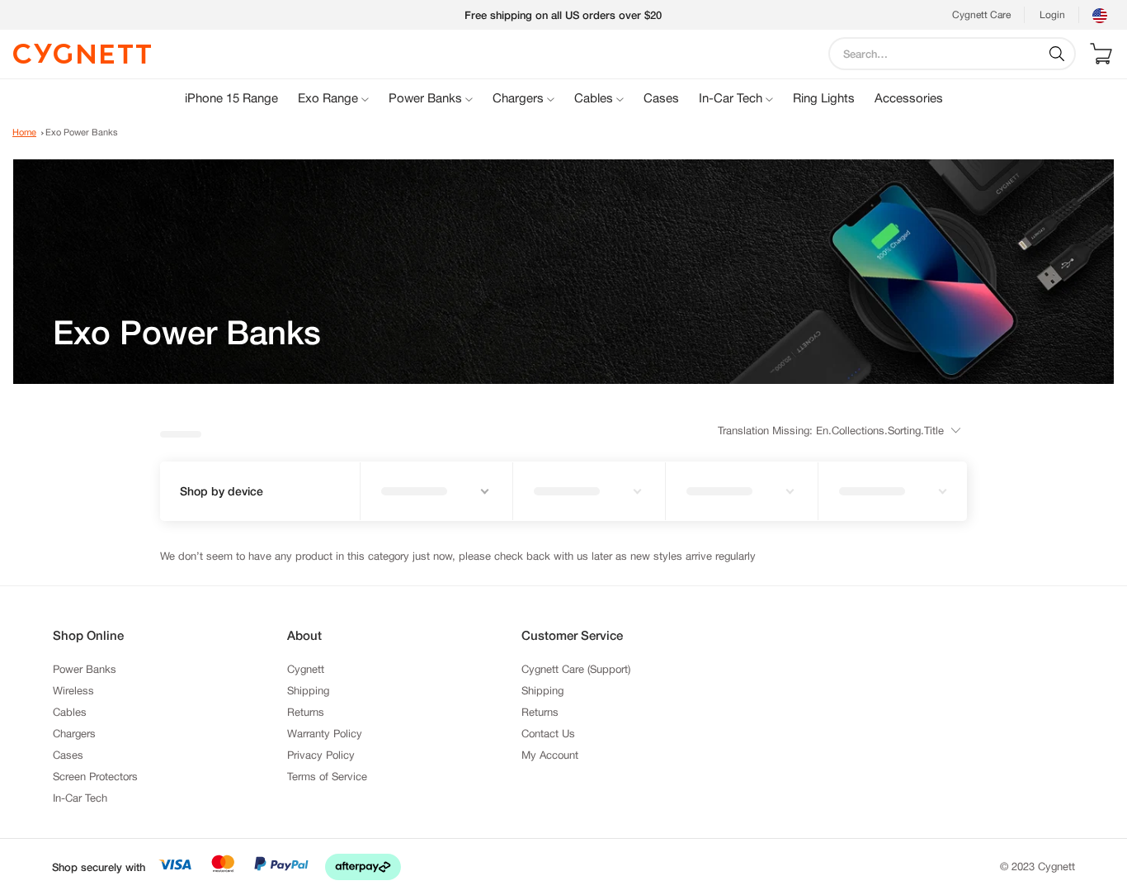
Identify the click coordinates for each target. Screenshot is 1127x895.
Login (1052, 15)
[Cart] (1101, 53)
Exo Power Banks (81, 132)
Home (24, 132)
